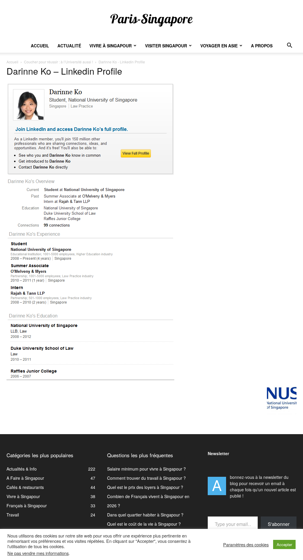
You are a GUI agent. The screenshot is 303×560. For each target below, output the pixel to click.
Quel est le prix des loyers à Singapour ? (145, 487)
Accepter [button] (284, 544)
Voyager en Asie (219, 46)
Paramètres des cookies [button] (246, 544)
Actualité (69, 46)
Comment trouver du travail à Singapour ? (146, 478)
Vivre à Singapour (110, 46)
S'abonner (278, 524)
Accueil (40, 46)
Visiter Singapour (166, 46)
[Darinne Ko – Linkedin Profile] (90, 379)
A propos (262, 46)
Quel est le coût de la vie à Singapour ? (144, 524)
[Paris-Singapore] (151, 20)
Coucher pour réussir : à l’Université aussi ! (58, 61)
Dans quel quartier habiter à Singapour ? (145, 515)
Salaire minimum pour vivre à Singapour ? (146, 469)
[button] (289, 46)
